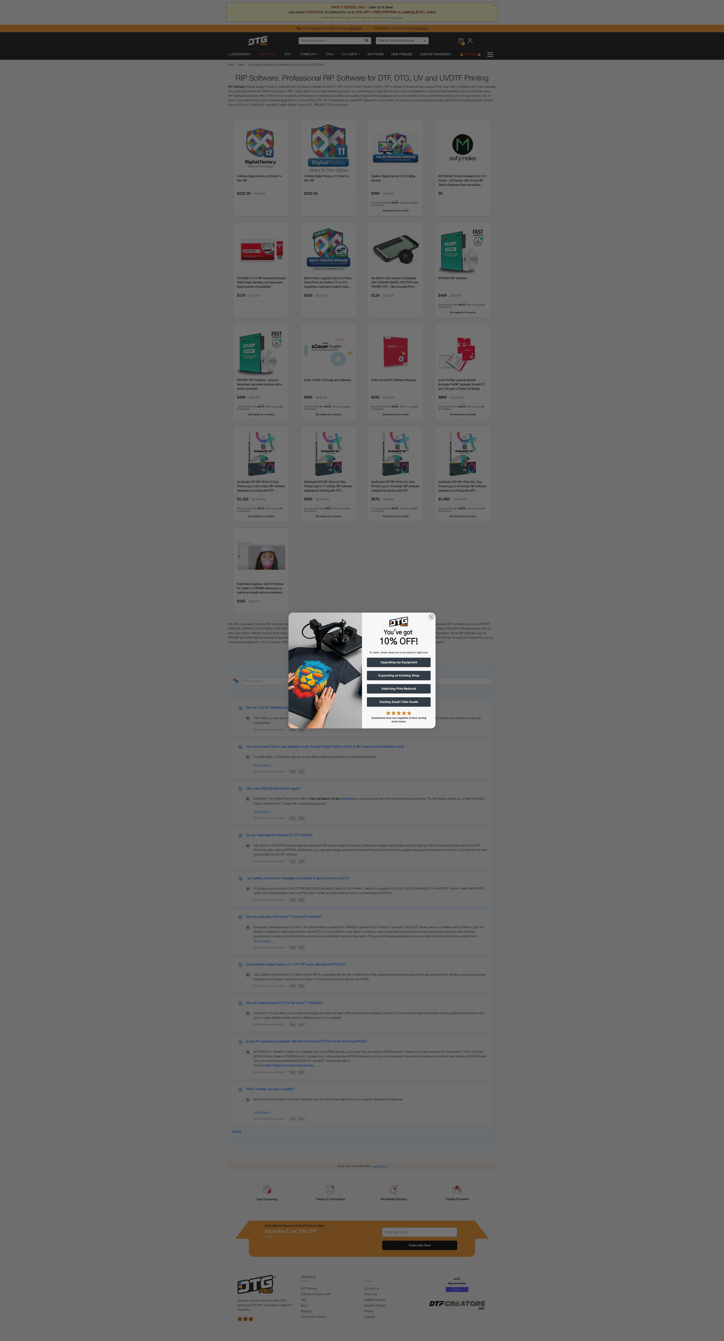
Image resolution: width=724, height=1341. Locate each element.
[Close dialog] (431, 616)
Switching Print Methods (398, 688)
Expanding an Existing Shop (398, 675)
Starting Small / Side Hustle (399, 702)
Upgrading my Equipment (398, 662)
